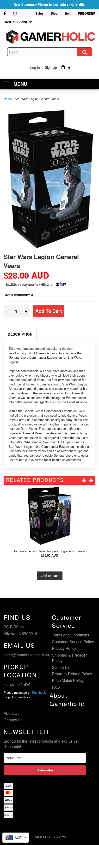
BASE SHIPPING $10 (19, 22)
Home (8, 98)
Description (20, 334)
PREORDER (86, 13)
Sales (39, 13)
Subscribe (45, 770)
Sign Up (51, 67)
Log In (35, 67)
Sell (68, 13)
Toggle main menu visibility (5, 83)
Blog (54, 13)
